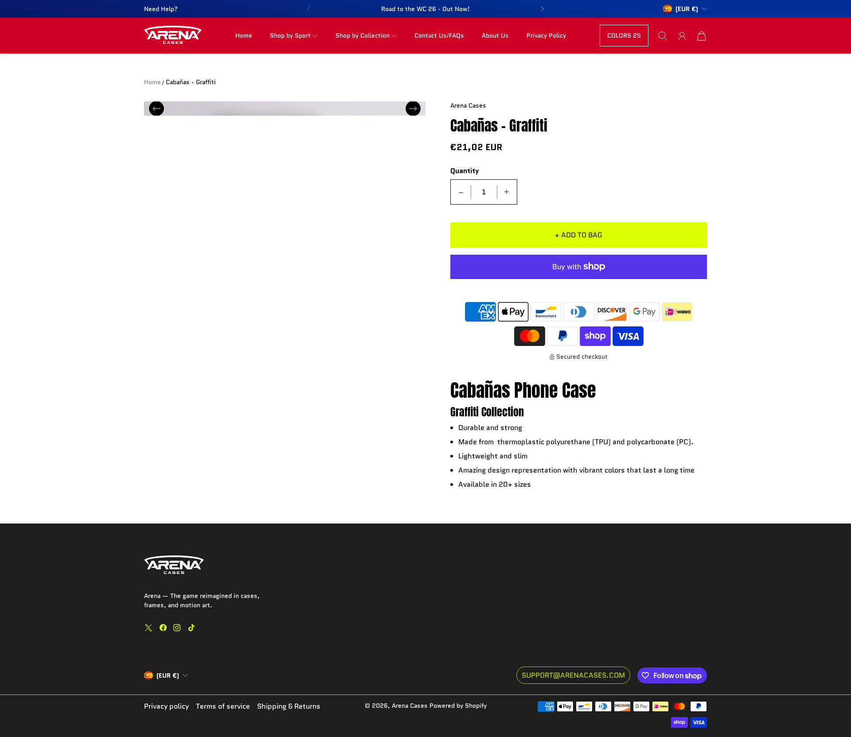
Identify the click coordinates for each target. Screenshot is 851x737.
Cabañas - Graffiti (191, 82)
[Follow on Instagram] (176, 627)
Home (243, 35)
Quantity (464, 171)
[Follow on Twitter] (148, 627)
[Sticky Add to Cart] (812, 710)
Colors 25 (624, 35)
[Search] (662, 36)
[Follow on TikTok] (191, 627)
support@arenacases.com (573, 675)
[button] (308, 9)
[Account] (682, 36)
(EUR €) (167, 675)
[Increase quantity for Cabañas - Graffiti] (506, 192)
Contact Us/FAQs (439, 35)
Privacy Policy (546, 35)
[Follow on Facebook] (163, 627)
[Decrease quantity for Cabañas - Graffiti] (461, 192)
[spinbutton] (484, 192)
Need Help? (161, 8)
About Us (495, 35)
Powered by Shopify (458, 705)
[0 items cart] (701, 36)
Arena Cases (410, 705)
